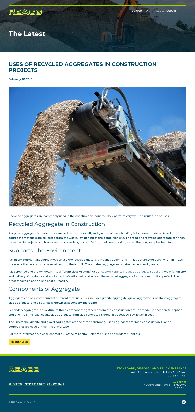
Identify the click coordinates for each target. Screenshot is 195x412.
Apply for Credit (35, 384)
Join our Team (141, 11)
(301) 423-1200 (177, 376)
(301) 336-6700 (179, 387)
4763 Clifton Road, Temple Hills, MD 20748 (158, 372)
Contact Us (15, 384)
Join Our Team (55, 384)
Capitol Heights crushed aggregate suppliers (132, 271)
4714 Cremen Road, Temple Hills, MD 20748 (164, 385)
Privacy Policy (33, 402)
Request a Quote (166, 11)
